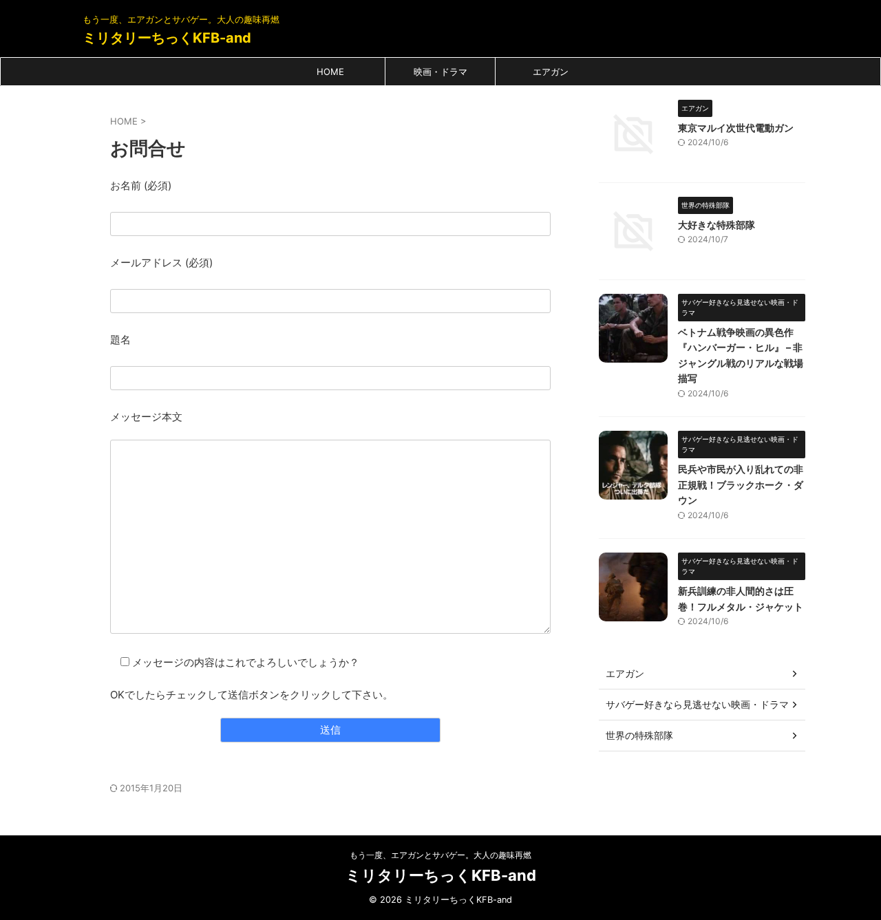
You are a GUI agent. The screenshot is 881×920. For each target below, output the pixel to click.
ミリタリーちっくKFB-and (167, 38)
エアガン (551, 71)
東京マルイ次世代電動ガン (736, 127)
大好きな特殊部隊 (716, 225)
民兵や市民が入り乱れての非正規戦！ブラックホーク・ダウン (740, 484)
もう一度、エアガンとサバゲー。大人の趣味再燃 (440, 855)
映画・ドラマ (440, 71)
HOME (330, 71)
